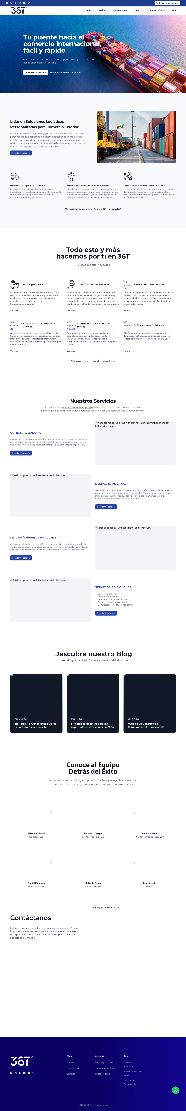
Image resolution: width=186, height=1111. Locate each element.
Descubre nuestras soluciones (66, 72)
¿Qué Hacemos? (120, 10)
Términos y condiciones (106, 1068)
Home (89, 10)
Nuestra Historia (157, 10)
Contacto (138, 10)
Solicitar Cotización (35, 72)
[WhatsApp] (175, 1090)
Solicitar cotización (169, 3)
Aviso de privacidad (104, 1062)
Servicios (102, 10)
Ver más (15, 310)
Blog (174, 10)
